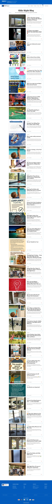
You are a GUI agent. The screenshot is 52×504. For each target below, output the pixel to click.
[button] (42, 4)
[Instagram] (3, 1)
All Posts (10, 12)
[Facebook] (2, 1)
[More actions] (41, 29)
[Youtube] (4, 1)
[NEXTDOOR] (5, 1)
